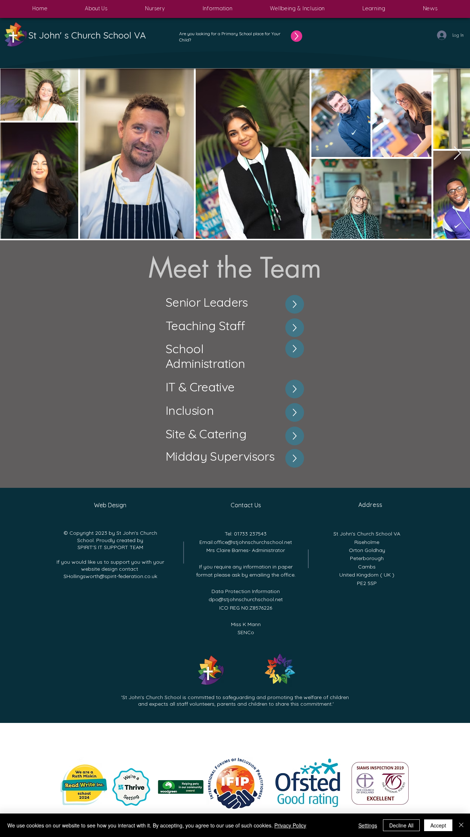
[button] (96, 9)
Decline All (401, 825)
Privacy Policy (290, 825)
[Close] (461, 825)
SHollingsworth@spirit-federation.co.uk (110, 576)
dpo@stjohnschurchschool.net (246, 599)
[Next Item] (457, 153)
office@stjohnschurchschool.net (253, 542)
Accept (438, 825)
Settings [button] (367, 825)
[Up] (296, 36)
